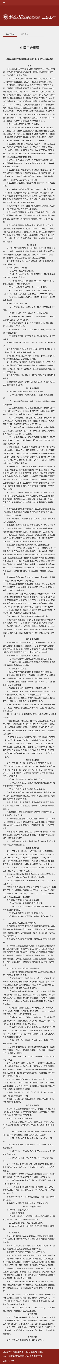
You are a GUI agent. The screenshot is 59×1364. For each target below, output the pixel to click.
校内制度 (24, 34)
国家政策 (10, 34)
